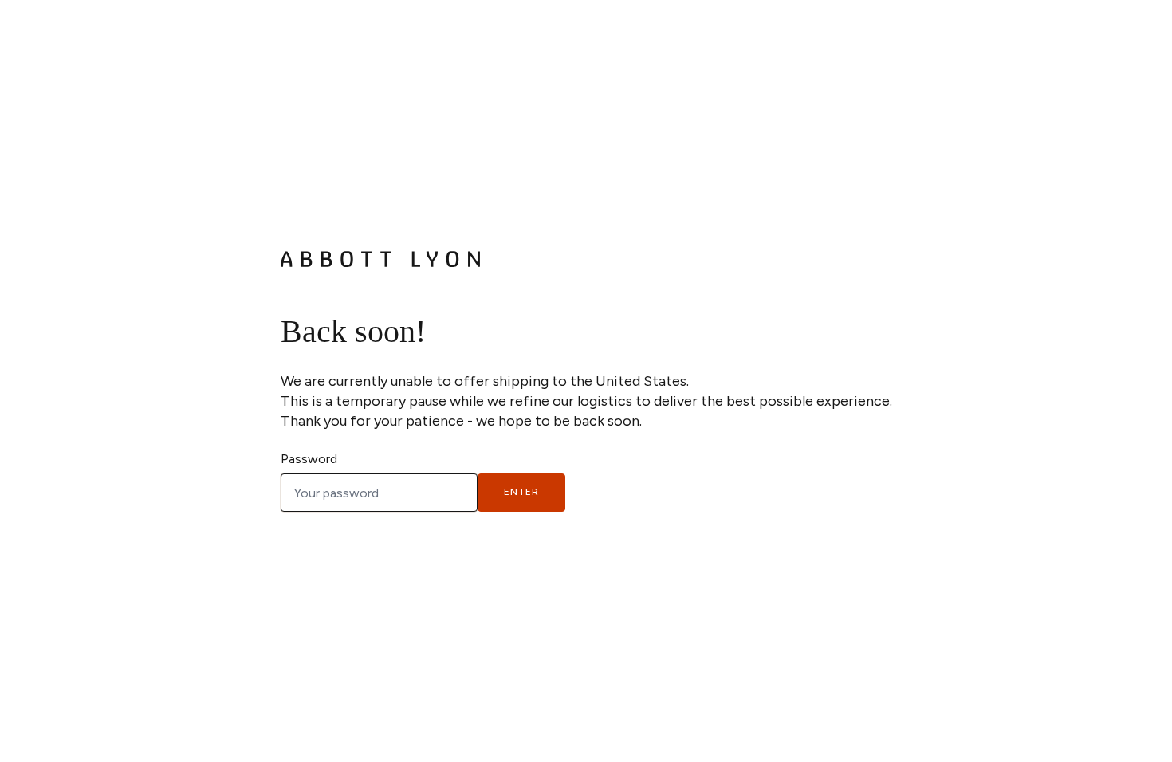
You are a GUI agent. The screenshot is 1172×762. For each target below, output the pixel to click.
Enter (521, 491)
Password (309, 458)
